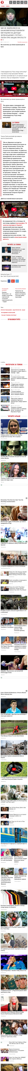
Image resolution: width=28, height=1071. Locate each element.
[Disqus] (14, 342)
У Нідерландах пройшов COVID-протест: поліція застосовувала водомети (17, 386)
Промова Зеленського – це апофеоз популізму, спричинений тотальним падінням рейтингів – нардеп (7, 297)
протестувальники (6, 310)
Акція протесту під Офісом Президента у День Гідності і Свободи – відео (18, 371)
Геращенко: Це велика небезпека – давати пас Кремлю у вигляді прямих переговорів (20, 294)
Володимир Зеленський (8, 312)
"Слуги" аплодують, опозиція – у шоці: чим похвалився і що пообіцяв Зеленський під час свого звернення (18, 259)
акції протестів (17, 310)
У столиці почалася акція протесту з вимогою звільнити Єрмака (19, 378)
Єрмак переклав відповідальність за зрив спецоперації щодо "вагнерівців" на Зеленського (18, 250)
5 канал (25, 24)
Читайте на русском (22, 41)
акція (23, 310)
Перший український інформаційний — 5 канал (2, 2)
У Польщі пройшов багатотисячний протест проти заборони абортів (17, 393)
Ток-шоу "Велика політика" (8, 315)
